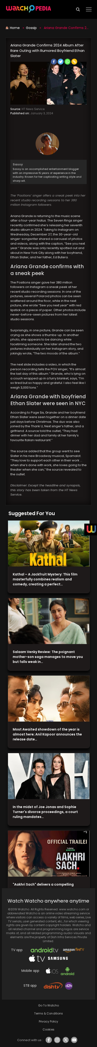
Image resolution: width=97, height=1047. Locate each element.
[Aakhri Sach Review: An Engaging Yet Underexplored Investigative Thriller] (48, 854)
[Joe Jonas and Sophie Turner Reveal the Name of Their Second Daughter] (48, 776)
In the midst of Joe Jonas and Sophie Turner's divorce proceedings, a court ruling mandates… (45, 812)
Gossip (31, 27)
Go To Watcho (48, 1005)
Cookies (48, 1029)
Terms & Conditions (48, 1013)
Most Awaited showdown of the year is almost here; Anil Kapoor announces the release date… (47, 734)
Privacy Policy (48, 1021)
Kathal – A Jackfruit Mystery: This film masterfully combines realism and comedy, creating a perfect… (45, 579)
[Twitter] (61, 62)
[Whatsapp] (67, 62)
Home (15, 27)
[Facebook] (54, 62)
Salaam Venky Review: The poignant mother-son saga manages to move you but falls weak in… (48, 656)
